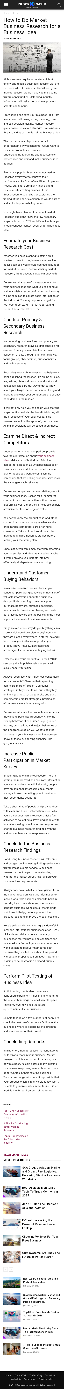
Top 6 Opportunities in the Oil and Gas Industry (15, 1139)
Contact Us (16, 1378)
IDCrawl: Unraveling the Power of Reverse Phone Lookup (38, 1224)
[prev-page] (5, 1269)
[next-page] (11, 1269)
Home (6, 13)
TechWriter (50, 1375)
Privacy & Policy (46, 1378)
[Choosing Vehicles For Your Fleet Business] (11, 1240)
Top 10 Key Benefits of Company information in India (16, 1114)
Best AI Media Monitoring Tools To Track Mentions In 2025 (40, 1191)
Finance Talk (20, 1375)
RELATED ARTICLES (15, 1154)
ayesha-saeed (12, 38)
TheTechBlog (36, 1375)
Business (16, 13)
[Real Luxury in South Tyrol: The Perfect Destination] (11, 1282)
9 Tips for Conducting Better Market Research (15, 1127)
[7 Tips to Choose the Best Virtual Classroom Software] (11, 1349)
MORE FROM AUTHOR (16, 1160)
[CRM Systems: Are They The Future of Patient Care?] (11, 1257)
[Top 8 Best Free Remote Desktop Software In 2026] (11, 1316)
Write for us (29, 1378)
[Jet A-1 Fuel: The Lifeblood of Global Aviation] (11, 1208)
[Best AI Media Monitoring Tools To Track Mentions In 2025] (11, 1191)
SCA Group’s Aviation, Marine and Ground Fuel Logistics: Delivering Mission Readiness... (41, 1298)
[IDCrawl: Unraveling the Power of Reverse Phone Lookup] (11, 1224)
